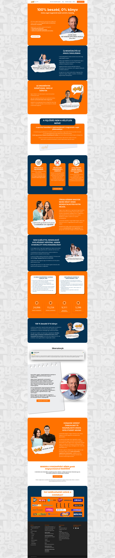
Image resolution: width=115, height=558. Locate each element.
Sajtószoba (33, 541)
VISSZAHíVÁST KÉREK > (35, 36)
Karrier (32, 538)
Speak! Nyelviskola (34, 556)
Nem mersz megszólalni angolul (55, 1)
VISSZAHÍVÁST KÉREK (57, 476)
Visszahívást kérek (81, 1)
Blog (63, 1)
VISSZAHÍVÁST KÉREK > (57, 188)
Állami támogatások (34, 540)
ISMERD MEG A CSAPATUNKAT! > (43, 400)
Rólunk (74, 1)
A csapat (32, 535)
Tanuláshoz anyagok (68, 1)
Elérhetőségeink (33, 543)
